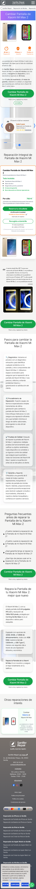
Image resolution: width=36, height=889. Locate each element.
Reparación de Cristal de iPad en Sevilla (16, 836)
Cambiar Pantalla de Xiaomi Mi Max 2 (18, 93)
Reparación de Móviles (20, 8)
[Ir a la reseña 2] (19, 145)
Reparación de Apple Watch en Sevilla (17, 842)
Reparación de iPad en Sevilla (13, 827)
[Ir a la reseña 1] (16, 145)
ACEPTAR (5, 884)
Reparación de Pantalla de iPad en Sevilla (17, 831)
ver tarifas (18, 103)
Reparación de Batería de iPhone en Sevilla (17, 822)
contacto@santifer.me (18, 764)
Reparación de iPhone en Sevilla (14, 816)
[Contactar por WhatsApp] (32, 885)
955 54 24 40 (18, 762)
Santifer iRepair (7, 8)
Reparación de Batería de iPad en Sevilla (16, 833)
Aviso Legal (18, 792)
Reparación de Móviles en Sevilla (15, 862)
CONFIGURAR (15, 884)
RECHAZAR (25, 884)
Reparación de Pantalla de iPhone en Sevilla (17, 819)
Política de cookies (18, 799)
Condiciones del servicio (18, 802)
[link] (18, 721)
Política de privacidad (18, 795)
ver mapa (23, 754)
